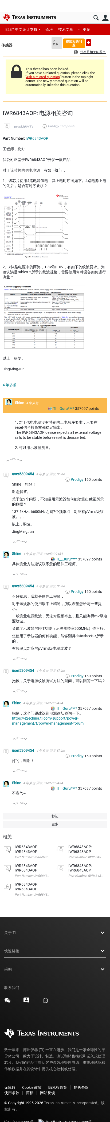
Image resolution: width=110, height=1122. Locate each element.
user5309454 (23, 127)
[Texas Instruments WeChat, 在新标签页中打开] (7, 1002)
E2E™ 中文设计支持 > (22, 29)
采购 (8, 969)
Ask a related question (43, 77)
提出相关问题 (74, 43)
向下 (21, 461)
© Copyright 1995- (23, 1103)
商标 (29, 1093)
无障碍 (9, 1087)
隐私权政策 (57, 1087)
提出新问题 (88, 42)
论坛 (49, 29)
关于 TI (10, 932)
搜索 (96, 18)
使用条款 (11, 1093)
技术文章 (65, 29)
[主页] (29, 17)
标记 (55, 816)
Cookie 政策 (32, 1087)
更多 (86, 29)
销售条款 (81, 1087)
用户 (105, 18)
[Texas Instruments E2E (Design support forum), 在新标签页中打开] (26, 1002)
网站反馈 (47, 1093)
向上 (8, 461)
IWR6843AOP (37, 138)
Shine (20, 403)
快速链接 (11, 951)
